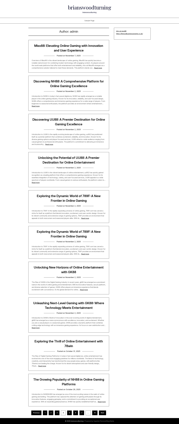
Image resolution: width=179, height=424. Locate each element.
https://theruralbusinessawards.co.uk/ (129, 34)
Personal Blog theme (107, 421)
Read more (98, 68)
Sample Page (89, 21)
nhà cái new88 (121, 31)
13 (95, 413)
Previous (36, 413)
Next (102, 413)
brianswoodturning (89, 7)
